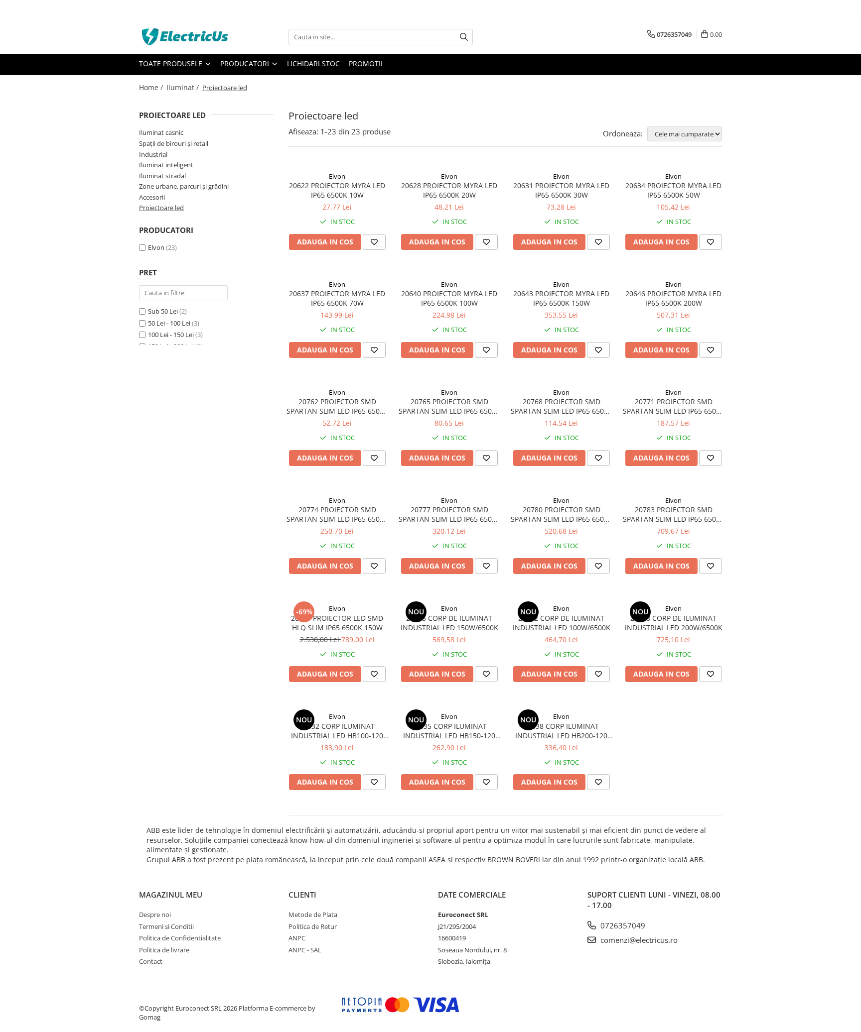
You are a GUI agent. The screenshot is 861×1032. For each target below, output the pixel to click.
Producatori (245, 63)
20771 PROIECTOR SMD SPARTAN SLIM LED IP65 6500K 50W (673, 406)
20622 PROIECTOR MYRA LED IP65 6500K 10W (337, 190)
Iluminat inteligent (166, 164)
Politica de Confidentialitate (180, 937)
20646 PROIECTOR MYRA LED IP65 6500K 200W (673, 298)
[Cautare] (464, 37)
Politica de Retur (312, 926)
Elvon (156, 247)
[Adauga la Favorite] (374, 242)
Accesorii (152, 197)
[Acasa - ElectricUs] (189, 36)
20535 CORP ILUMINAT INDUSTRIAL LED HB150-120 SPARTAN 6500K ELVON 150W (449, 730)
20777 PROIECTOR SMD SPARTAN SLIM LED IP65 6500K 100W (449, 514)
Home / (152, 87)
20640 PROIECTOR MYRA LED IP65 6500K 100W (449, 298)
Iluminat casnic (161, 132)
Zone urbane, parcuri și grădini (184, 186)
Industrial (153, 154)
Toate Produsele (171, 63)
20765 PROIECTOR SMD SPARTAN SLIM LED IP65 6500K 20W (449, 406)
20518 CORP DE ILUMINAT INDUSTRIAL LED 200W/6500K (673, 622)
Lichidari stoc (313, 63)
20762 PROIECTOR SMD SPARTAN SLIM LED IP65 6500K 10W (337, 406)
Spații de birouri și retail (173, 143)
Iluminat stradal (162, 175)
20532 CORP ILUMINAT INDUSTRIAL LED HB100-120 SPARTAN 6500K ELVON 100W (337, 730)
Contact (150, 961)
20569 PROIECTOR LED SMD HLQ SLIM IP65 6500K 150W (337, 622)
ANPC (296, 937)
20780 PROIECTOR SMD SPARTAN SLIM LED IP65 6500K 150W (561, 514)
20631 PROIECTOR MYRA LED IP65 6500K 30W (561, 190)
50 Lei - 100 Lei (169, 323)
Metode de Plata (312, 914)
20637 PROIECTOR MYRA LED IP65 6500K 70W (337, 298)
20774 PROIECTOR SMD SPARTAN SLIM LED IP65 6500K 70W (337, 514)
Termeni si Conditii (166, 926)
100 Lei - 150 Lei (171, 334)
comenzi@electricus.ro (638, 940)
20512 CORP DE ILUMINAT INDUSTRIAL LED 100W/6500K (561, 622)
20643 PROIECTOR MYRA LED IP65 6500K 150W (561, 298)
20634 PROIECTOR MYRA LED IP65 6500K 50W (673, 190)
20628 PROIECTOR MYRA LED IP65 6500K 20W (449, 190)
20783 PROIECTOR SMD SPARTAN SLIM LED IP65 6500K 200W (673, 514)
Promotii (366, 63)
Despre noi (155, 914)
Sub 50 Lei (163, 311)
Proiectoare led (161, 207)
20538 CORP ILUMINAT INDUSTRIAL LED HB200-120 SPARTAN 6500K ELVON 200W (561, 730)
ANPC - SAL (304, 949)
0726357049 (621, 925)
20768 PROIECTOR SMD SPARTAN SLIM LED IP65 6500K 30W (561, 406)
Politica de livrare (164, 949)
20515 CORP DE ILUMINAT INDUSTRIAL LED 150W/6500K (449, 622)
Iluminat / (183, 87)
